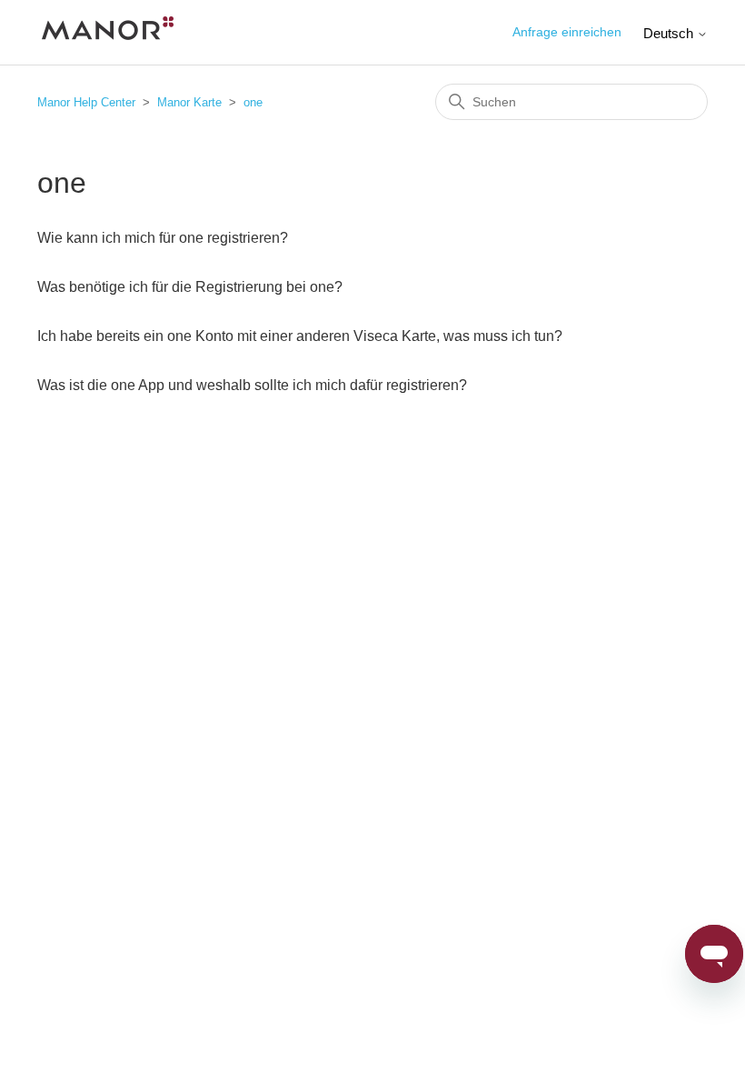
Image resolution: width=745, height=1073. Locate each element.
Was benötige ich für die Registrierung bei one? (190, 287)
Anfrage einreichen (566, 32)
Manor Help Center (86, 102)
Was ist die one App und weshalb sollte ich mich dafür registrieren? (252, 385)
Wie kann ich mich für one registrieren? (162, 238)
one (253, 102)
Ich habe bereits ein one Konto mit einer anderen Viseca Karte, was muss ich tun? (299, 336)
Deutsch (670, 33)
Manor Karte (189, 102)
